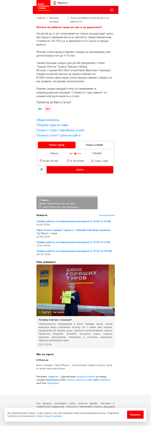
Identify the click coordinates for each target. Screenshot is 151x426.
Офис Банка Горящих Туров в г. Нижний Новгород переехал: (73, 230)
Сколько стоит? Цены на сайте (58, 135)
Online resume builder (80, 379)
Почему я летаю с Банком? (55, 319)
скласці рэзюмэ (85, 376)
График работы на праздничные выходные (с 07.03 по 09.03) (74, 251)
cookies (39, 416)
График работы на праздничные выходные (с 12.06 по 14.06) (73, 221)
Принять (135, 414)
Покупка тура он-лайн (52, 125)
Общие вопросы (47, 120)
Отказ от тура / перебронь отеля (60, 130)
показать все (107, 215)
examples (104, 379)
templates (53, 383)
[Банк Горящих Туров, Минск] (43, 7)
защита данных (54, 416)
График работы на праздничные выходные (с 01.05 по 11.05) (73, 242)
